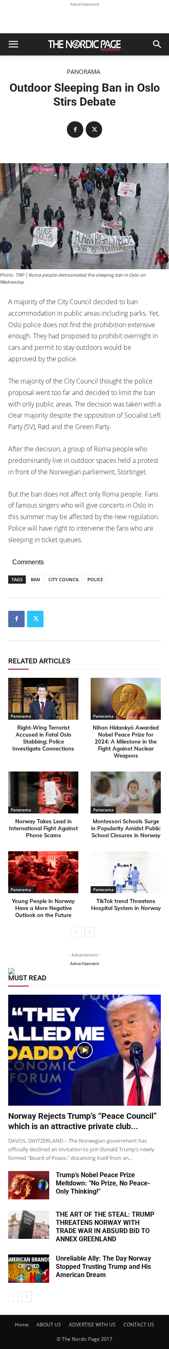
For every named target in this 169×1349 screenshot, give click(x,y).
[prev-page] (76, 932)
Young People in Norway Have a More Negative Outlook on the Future (43, 908)
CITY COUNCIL (63, 579)
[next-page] (89, 932)
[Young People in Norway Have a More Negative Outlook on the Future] (43, 872)
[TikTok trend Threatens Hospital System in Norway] (126, 872)
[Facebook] (75, 129)
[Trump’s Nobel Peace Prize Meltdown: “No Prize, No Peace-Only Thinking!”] (28, 1185)
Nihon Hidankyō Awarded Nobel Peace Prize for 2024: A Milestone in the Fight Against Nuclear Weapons (126, 741)
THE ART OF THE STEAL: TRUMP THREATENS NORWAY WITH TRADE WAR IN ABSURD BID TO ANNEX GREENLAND (105, 1226)
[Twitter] (94, 129)
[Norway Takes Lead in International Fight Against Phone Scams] (43, 793)
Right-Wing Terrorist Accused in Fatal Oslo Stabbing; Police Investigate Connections (43, 738)
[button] (13, 44)
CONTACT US (138, 1324)
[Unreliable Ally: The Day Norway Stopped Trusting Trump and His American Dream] (28, 1268)
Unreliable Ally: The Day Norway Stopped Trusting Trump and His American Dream (103, 1266)
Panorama (83, 72)
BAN (35, 579)
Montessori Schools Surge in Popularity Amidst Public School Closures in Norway (126, 828)
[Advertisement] (84, 19)
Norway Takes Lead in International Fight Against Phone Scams (43, 828)
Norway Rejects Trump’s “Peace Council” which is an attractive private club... (82, 1121)
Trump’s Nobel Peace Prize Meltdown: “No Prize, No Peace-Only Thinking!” (103, 1183)
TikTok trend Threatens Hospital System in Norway (126, 904)
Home (22, 1324)
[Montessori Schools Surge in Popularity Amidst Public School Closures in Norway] (126, 793)
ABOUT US (49, 1324)
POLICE (95, 579)
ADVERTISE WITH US (92, 1324)
